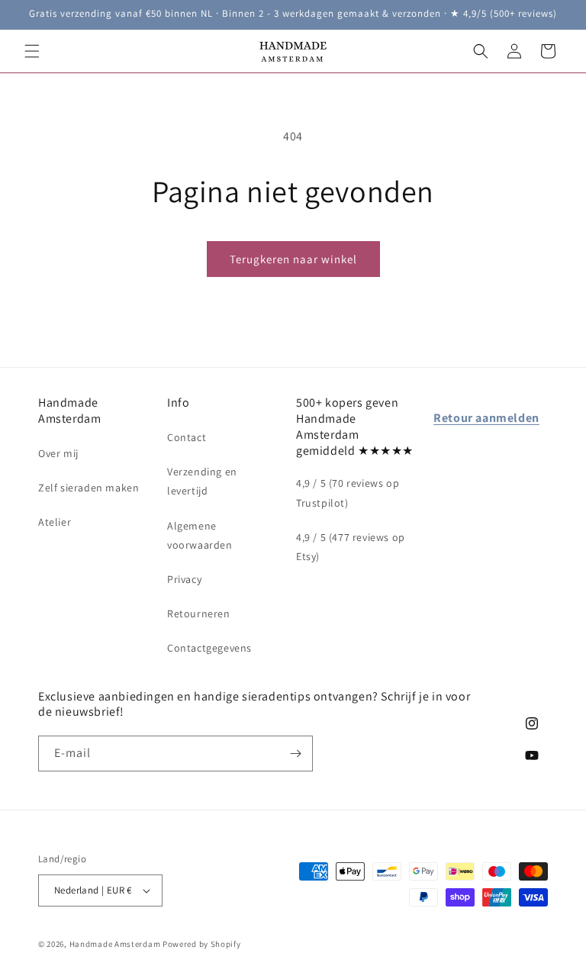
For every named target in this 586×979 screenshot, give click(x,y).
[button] (32, 51)
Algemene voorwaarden (200, 535)
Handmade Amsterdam (115, 944)
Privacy (184, 579)
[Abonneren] (295, 753)
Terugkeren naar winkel (293, 259)
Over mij (58, 453)
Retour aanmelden (486, 418)
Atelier (54, 522)
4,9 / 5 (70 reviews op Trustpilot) (347, 492)
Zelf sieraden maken (88, 487)
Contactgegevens (209, 648)
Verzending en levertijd (202, 481)
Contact (186, 437)
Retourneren (198, 613)
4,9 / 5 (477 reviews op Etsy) (350, 546)
